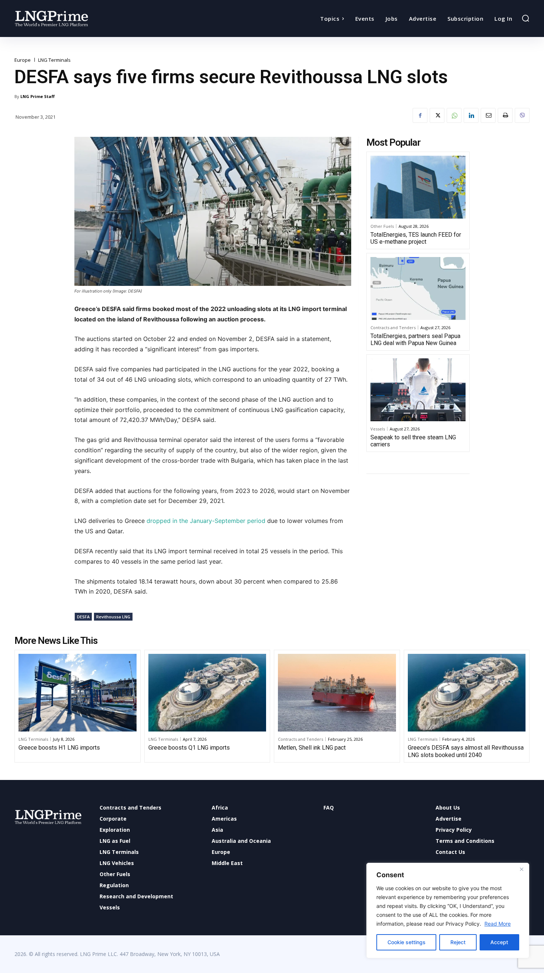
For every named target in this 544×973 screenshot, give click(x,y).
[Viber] (522, 115)
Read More (497, 923)
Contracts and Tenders (393, 327)
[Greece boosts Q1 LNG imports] (207, 693)
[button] (525, 18)
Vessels (377, 429)
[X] (437, 115)
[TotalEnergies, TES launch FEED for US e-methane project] (418, 187)
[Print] (505, 115)
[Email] (488, 115)
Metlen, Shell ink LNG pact (312, 747)
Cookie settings (406, 942)
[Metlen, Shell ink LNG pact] (337, 693)
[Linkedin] (471, 115)
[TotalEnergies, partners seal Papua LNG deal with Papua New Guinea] (418, 288)
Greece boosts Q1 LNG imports (189, 747)
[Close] (521, 869)
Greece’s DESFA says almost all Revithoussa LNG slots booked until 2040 (466, 751)
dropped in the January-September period (206, 520)
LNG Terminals (54, 60)
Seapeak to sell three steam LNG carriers (413, 441)
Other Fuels (382, 226)
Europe (22, 60)
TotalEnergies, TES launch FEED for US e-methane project (415, 238)
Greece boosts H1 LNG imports (59, 747)
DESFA (83, 616)
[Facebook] (420, 115)
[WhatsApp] (454, 115)
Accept (499, 942)
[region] (447, 910)
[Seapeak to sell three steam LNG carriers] (418, 389)
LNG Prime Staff (37, 96)
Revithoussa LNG (113, 616)
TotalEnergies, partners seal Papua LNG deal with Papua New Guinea (415, 339)
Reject (458, 942)
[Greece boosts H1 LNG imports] (78, 693)
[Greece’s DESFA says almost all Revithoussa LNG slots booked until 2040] (467, 693)
